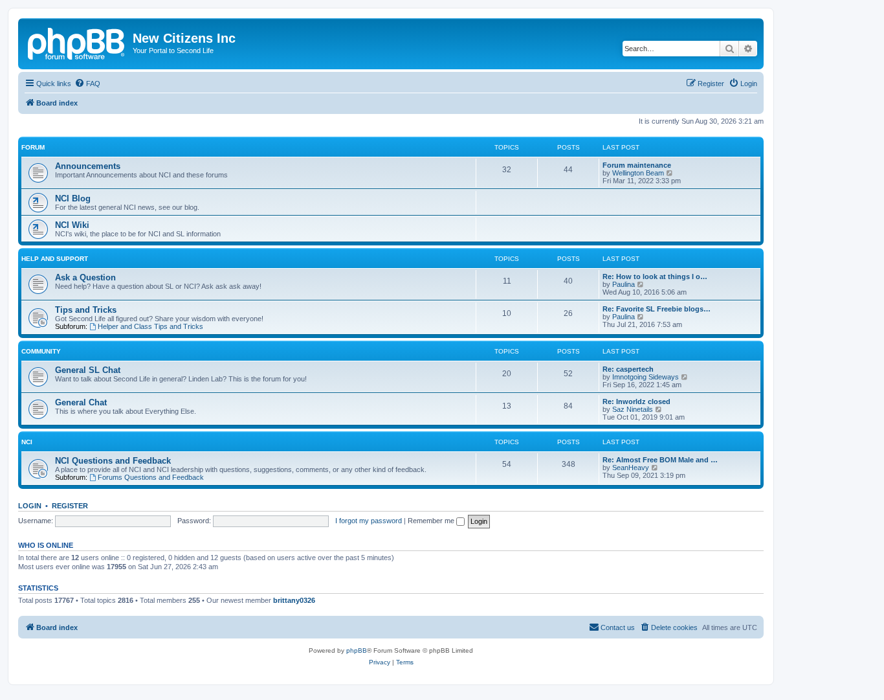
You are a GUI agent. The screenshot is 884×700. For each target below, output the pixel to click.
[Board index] (77, 42)
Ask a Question (85, 277)
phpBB (356, 650)
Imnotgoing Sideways (645, 377)
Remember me (432, 521)
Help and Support (54, 258)
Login (29, 506)
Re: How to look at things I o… (654, 276)
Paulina (623, 284)
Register (70, 506)
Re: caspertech (628, 369)
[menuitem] (87, 83)
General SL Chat (87, 370)
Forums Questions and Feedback (151, 477)
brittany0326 (294, 600)
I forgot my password (368, 521)
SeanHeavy (630, 467)
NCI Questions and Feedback (113, 461)
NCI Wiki (72, 225)
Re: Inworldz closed (636, 401)
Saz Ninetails (632, 409)
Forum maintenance (636, 165)
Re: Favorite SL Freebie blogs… (656, 309)
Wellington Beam (638, 173)
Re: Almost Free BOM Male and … (660, 460)
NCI (26, 442)
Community (41, 351)
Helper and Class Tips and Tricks (150, 326)
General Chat (81, 402)
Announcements (87, 166)
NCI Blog (73, 198)
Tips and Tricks (85, 310)
